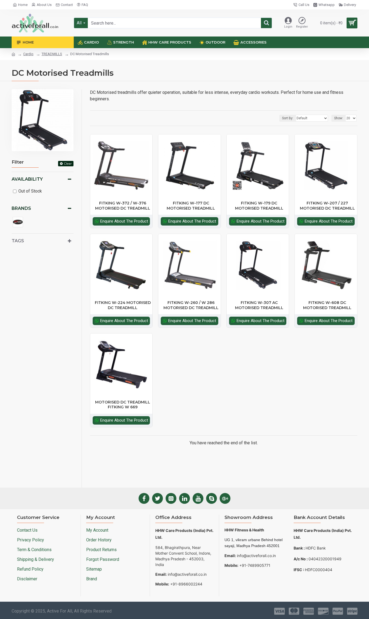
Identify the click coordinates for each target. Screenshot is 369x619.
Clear (68, 163)
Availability (27, 179)
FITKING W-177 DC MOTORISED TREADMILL (191, 205)
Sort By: (287, 118)
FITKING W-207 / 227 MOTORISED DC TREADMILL (327, 205)
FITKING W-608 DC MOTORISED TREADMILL (327, 305)
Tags (18, 240)
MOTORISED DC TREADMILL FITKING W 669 (122, 404)
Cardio (28, 54)
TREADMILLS (52, 54)
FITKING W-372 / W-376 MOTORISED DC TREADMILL (122, 205)
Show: (338, 118)
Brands (21, 208)
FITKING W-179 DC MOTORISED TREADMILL (259, 205)
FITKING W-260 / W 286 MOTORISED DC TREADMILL (191, 305)
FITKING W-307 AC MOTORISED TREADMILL (259, 305)
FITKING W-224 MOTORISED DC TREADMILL (123, 305)
